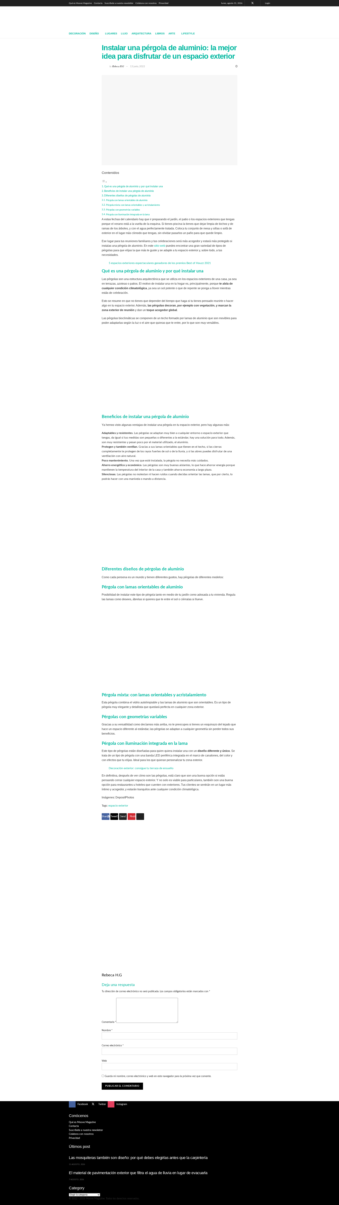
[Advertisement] (206, 17)
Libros (160, 33)
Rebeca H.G (118, 66)
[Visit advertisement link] (169, 890)
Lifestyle (188, 33)
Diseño (94, 33)
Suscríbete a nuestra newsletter (119, 3)
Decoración (77, 33)
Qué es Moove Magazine (80, 3)
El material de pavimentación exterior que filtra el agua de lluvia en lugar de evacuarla (138, 1173)
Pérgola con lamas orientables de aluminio (126, 200)
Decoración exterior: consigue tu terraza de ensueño (141, 768)
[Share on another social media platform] (140, 816)
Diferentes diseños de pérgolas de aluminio (127, 195)
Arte (171, 33)
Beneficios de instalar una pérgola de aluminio (129, 191)
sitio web (159, 245)
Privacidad (163, 3)
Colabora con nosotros (146, 3)
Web (104, 1061)
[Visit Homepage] (94, 18)
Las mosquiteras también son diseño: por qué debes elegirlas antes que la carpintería (138, 1157)
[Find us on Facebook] (248, 3)
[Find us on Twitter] (252, 3)
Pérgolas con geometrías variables (123, 210)
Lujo (124, 33)
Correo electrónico (113, 1045)
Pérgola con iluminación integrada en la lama (128, 215)
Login (267, 3)
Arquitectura (141, 33)
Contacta (98, 3)
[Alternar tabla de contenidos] (104, 182)
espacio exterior (118, 805)
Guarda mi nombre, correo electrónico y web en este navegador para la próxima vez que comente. (158, 1076)
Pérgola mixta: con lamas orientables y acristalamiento (133, 205)
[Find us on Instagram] (257, 3)
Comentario (109, 1022)
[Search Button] (268, 33)
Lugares (111, 33)
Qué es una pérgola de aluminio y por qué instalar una (133, 186)
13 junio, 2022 (137, 66)
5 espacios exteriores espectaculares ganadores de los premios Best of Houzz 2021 (160, 263)
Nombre (107, 1030)
